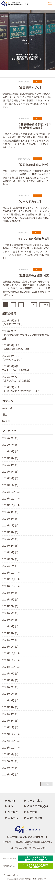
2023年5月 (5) (10, 700)
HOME (11, 800)
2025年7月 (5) (10, 525)
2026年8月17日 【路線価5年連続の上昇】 (15, 347)
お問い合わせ (34, 817)
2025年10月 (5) (11, 505)
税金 (4, 414)
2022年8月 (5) (10, 761)
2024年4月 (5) (10, 626)
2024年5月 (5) (10, 619)
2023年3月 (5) (10, 714)
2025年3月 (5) (10, 552)
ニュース (7, 408)
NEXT (44, 305)
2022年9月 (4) (10, 754)
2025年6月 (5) (10, 532)
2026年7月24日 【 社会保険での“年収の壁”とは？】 (21, 389)
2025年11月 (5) (11, 498)
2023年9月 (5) (10, 673)
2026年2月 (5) (10, 478)
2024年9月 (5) (10, 592)
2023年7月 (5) (10, 687)
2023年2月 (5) (10, 720)
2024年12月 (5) (11, 572)
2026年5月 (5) (10, 458)
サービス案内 (34, 800)
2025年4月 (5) (10, 545)
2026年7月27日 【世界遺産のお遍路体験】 (16, 378)
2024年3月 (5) (10, 633)
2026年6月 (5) (10, 451)
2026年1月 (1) (10, 485)
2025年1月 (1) (10, 566)
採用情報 (32, 811)
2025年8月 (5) (10, 518)
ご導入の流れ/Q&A (37, 806)
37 (34, 305)
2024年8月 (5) (10, 599)
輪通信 (6, 421)
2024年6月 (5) (10, 613)
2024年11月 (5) (11, 579)
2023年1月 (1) (10, 727)
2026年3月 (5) (10, 471)
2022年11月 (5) (11, 741)
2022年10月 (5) (11, 747)
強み (10, 806)
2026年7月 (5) (10, 444)
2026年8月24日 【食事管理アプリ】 (12, 322)
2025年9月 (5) (10, 512)
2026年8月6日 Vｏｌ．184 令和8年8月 (15, 368)
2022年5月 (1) (10, 774)
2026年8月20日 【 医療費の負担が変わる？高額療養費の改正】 (25, 334)
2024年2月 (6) (10, 640)
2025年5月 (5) (10, 539)
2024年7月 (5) (10, 606)
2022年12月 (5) (11, 734)
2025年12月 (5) (11, 492)
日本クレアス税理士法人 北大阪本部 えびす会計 (35, 858)
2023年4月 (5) (10, 707)
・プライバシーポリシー (11, 875)
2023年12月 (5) (11, 653)
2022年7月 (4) (10, 767)
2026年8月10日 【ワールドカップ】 (12, 357)
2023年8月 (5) (10, 680)
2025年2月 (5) (10, 559)
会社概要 (13, 811)
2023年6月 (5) (10, 693)
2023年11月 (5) (11, 660)
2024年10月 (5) (11, 586)
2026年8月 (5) (10, 438)
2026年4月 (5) (10, 465)
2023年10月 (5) (11, 666)
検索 (47, 784)
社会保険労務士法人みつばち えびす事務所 (35, 866)
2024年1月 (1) (10, 646)
